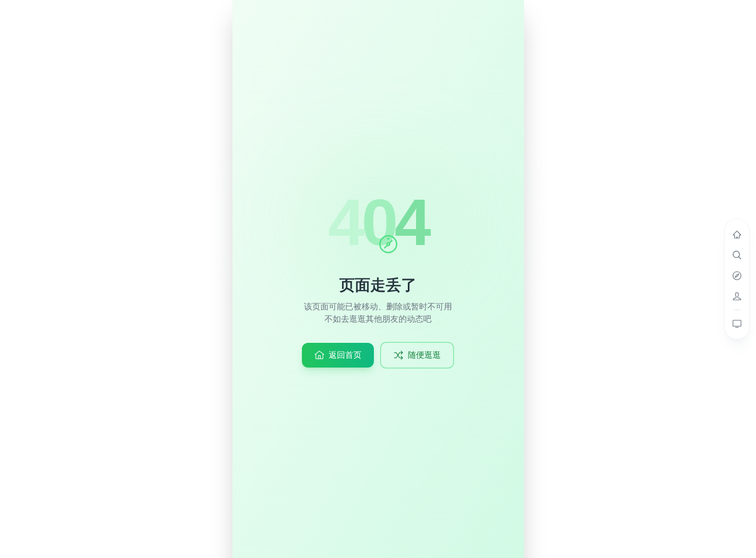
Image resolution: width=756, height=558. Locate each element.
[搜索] (737, 255)
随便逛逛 (424, 355)
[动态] (737, 234)
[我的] (737, 296)
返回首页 (345, 355)
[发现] (737, 276)
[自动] (737, 324)
